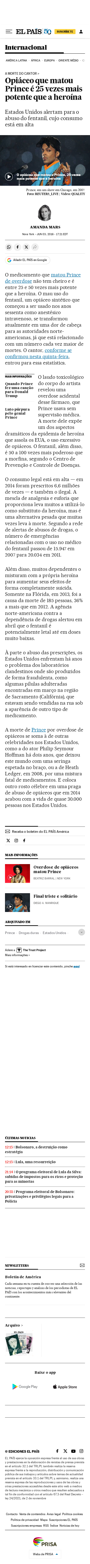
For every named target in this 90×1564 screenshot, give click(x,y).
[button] (45, 160)
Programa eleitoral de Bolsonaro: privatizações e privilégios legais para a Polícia (39, 1196)
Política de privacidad (25, 1519)
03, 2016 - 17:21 (52, 234)
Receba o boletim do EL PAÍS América (40, 832)
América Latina (16, 60)
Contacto (12, 1514)
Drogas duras (29, 933)
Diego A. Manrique (46, 903)
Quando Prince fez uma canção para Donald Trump (19, 390)
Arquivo (12, 1325)
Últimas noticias (20, 1138)
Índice (54, 1525)
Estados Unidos (54, 933)
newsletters (16, 1265)
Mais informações (16, 955)
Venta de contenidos (32, 1514)
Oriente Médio (68, 60)
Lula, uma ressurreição (36, 1162)
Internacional (26, 47)
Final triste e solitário (55, 897)
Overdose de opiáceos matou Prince (56, 870)
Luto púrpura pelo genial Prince (17, 413)
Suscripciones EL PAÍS (63, 1519)
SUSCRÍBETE (65, 31)
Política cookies (72, 1514)
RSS (46, 1525)
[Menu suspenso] (9, 32)
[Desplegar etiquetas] (81, 932)
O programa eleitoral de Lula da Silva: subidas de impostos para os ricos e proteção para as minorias (44, 1177)
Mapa (44, 1519)
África (35, 60)
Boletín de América (23, 1277)
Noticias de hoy (69, 1525)
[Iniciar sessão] (81, 32)
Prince (39, 730)
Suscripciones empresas (26, 1525)
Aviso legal (54, 1514)
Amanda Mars (45, 227)
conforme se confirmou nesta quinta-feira (38, 353)
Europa (49, 60)
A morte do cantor (21, 73)
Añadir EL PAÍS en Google (30, 260)
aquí (77, 966)
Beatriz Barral (44, 878)
